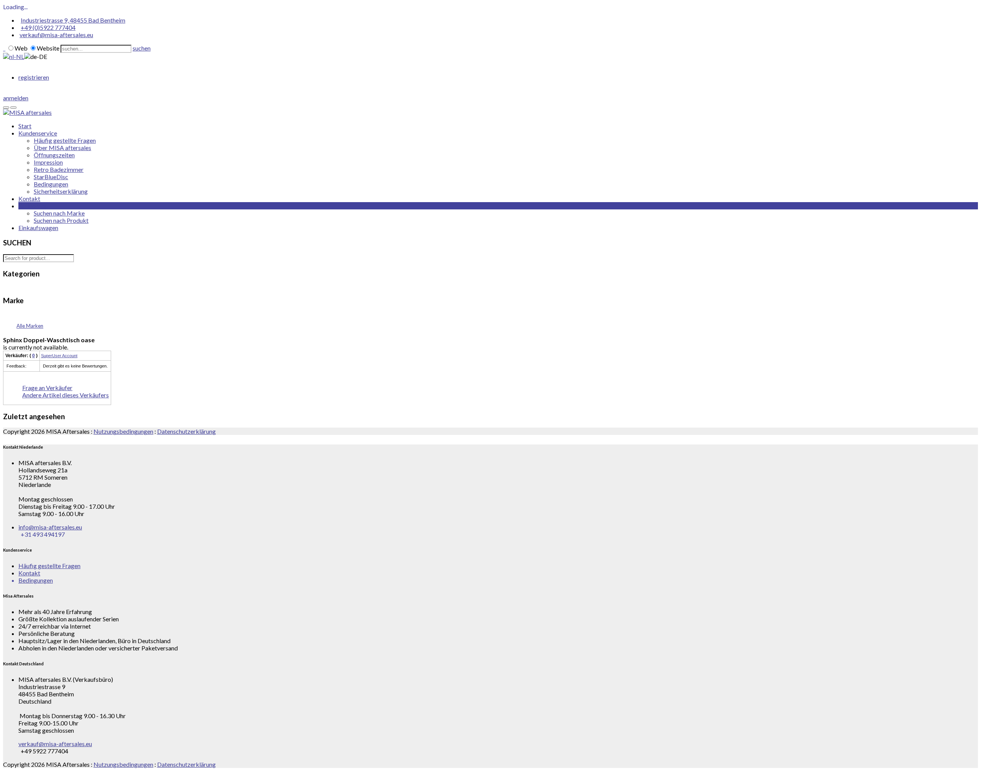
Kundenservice (37, 133)
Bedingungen (51, 184)
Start (24, 125)
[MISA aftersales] (27, 112)
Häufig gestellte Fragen (65, 140)
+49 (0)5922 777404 (48, 27)
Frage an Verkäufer (47, 387)
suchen (142, 48)
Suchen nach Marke (59, 213)
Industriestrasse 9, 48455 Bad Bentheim (73, 20)
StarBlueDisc (51, 176)
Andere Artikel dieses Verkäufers (65, 395)
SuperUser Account (59, 355)
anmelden (15, 97)
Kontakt (29, 198)
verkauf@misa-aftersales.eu (56, 34)
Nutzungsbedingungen (123, 431)
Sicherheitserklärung (61, 191)
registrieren (33, 77)
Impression (48, 162)
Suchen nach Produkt (61, 220)
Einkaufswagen (38, 227)
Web (21, 48)
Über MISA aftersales (62, 147)
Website (48, 48)
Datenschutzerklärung (186, 431)
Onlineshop (33, 205)
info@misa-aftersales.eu (50, 527)
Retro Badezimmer (59, 169)
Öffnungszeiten (54, 154)
